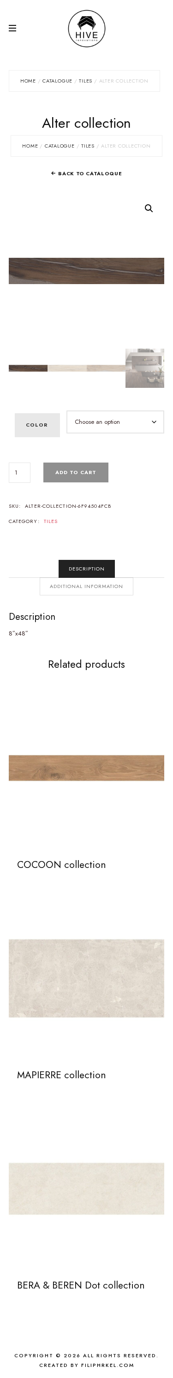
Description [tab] (87, 568)
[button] (149, 208)
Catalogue (57, 80)
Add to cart (75, 472)
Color (37, 424)
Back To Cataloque (90, 173)
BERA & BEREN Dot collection (81, 1285)
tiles (85, 80)
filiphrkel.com (107, 1365)
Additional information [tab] (86, 586)
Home (28, 80)
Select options (86, 767)
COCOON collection (61, 865)
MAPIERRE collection (61, 1075)
